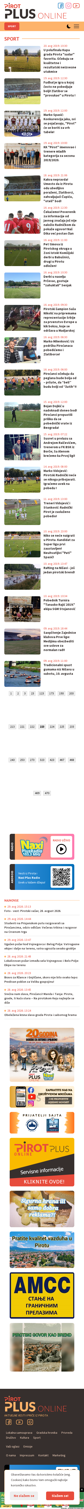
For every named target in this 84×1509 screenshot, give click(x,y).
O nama (11, 1455)
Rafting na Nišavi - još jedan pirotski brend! (59, 570)
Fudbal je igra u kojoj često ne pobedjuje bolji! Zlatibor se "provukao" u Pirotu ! (59, 89)
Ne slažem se (24, 1495)
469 (37, 793)
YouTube (19, 1422)
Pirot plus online (35, 11)
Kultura (24, 1438)
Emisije (28, 1446)
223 (42, 727)
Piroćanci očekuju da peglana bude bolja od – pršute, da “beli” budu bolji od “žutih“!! (60, 380)
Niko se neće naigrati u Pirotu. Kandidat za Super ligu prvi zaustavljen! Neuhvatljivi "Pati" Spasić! (59, 547)
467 (62, 760)
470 (47, 793)
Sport (12, 26)
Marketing (59, 1455)
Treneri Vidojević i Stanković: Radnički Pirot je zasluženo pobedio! (58, 510)
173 (51, 693)
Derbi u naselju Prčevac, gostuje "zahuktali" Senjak (58, 281)
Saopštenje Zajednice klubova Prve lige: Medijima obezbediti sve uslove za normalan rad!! (60, 641)
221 (22, 727)
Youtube (76, 5)
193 (61, 693)
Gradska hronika (46, 1433)
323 (42, 760)
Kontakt (43, 1455)
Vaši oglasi (12, 1446)
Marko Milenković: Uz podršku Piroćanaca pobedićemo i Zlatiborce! (59, 348)
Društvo (11, 1438)
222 (32, 727)
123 (41, 693)
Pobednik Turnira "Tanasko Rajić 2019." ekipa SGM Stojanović (59, 604)
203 (71, 693)
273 (32, 760)
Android (61, 877)
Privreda (66, 1433)
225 (62, 727)
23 (32, 693)
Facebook (60, 5)
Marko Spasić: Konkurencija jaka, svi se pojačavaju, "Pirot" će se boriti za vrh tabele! (60, 123)
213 (12, 727)
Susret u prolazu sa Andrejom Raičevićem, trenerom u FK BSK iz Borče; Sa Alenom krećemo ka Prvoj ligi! (60, 447)
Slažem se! (60, 1495)
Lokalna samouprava (19, 1433)
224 (52, 727)
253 (22, 760)
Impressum (27, 1455)
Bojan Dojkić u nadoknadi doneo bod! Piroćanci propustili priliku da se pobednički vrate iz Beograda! (60, 417)
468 (72, 760)
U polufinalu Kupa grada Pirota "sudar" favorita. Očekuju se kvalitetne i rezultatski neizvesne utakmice (60, 61)
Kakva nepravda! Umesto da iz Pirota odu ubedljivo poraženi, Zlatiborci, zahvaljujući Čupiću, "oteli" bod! (59, 190)
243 (12, 760)
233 (72, 727)
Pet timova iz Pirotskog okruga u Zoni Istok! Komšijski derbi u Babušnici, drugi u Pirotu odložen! (59, 255)
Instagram (68, 5)
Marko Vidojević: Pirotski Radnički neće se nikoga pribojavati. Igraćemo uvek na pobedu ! (60, 479)
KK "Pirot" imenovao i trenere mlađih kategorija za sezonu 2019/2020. (60, 153)
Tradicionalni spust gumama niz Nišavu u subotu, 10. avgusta (59, 669)
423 (52, 760)
